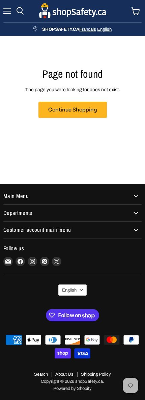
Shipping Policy (96, 374)
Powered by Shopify (72, 388)
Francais (87, 29)
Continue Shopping (72, 109)
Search (41, 374)
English (104, 29)
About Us (64, 374)
